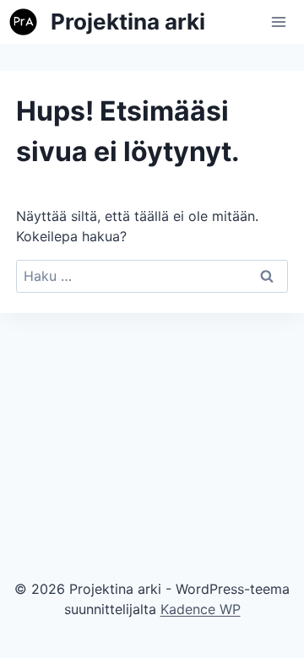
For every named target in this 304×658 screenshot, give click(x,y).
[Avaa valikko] (279, 21)
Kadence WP (200, 609)
